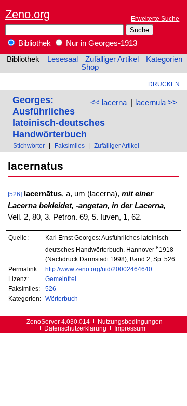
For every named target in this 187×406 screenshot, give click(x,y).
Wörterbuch (61, 298)
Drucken (164, 84)
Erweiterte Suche (155, 18)
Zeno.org (27, 14)
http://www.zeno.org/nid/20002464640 (98, 268)
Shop (90, 67)
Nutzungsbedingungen (130, 321)
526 (50, 288)
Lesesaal (62, 59)
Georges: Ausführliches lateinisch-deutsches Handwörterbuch (58, 116)
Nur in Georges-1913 (100, 43)
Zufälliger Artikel (112, 59)
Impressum (129, 328)
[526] (15, 194)
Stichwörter (29, 145)
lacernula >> (156, 102)
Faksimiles (70, 145)
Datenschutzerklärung (75, 328)
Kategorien (164, 59)
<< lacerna (108, 102)
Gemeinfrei (60, 278)
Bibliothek (33, 43)
